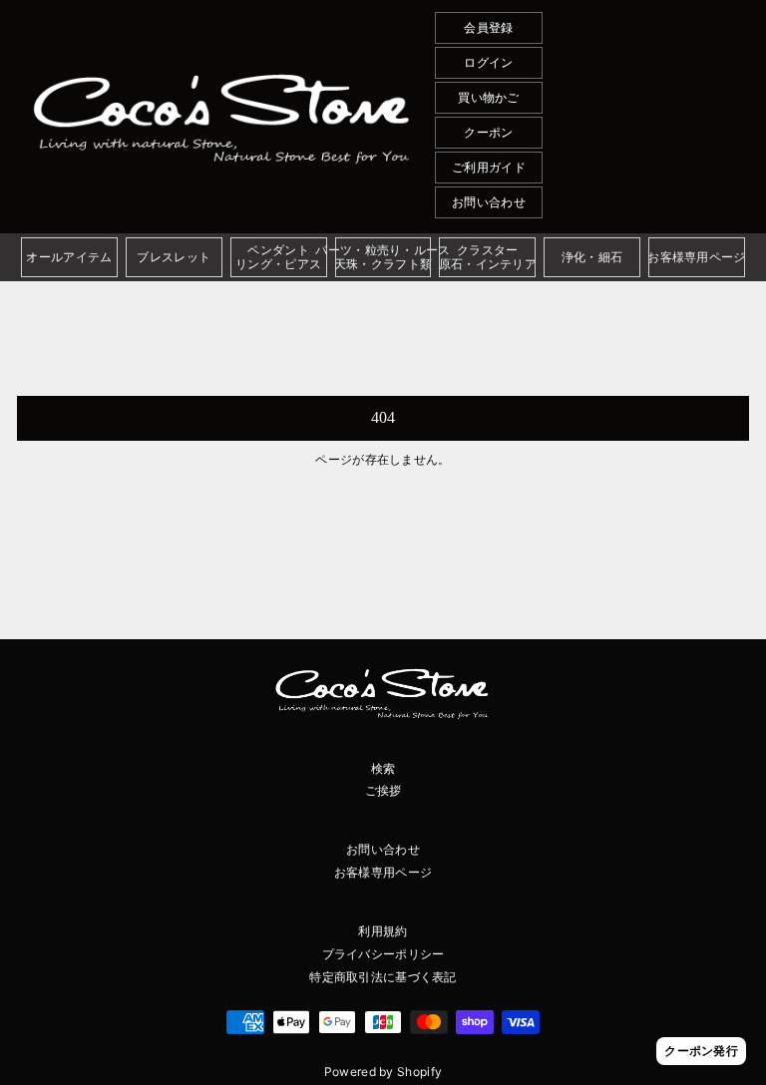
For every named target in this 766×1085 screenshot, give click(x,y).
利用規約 (382, 930)
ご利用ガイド (489, 167)
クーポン (488, 132)
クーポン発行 (701, 1050)
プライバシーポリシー (383, 953)
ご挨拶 (383, 790)
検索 (383, 768)
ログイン (488, 62)
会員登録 (488, 27)
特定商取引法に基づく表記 (383, 976)
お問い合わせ (489, 201)
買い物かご (489, 97)
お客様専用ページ (383, 872)
